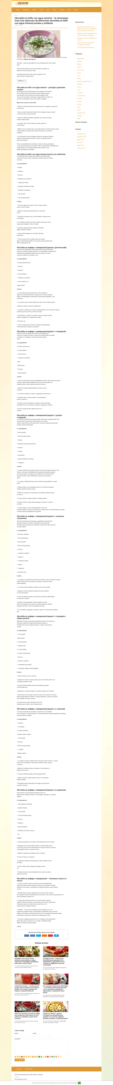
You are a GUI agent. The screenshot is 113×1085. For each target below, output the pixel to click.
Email (35, 1033)
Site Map (17, 1077)
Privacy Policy (29, 1069)
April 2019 (80, 142)
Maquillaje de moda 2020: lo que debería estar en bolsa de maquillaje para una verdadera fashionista (87, 28)
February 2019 (81, 148)
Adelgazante (25, 10)
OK (79, 1082)
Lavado (79, 104)
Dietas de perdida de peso (84, 81)
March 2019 (80, 145)
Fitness (54, 10)
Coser (47, 10)
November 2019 (81, 134)
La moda (62, 10)
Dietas (79, 78)
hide (24, 80)
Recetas (76, 10)
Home (17, 10)
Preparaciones (81, 113)
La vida (79, 101)
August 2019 (80, 139)
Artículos (79, 61)
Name (17, 1033)
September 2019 (81, 137)
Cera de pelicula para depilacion (85, 47)
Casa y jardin (80, 70)
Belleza (79, 64)
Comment (18, 1039)
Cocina (41, 10)
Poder (69, 10)
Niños (78, 107)
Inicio (78, 90)
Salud (78, 118)
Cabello (34, 10)
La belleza (80, 93)
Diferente (79, 84)
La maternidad (81, 95)
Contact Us (19, 1069)
